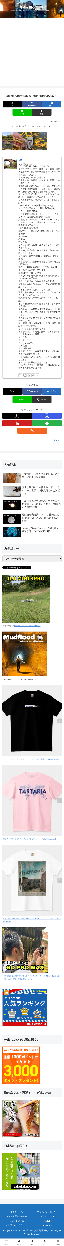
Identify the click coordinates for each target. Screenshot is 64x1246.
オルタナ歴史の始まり (16, 1216)
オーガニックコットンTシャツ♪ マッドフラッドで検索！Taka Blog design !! (31, 759)
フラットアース (16, 1221)
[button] (41, 112)
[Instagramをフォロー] (25, 375)
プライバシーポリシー (47, 1212)
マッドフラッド (47, 1216)
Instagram (47, 1225)
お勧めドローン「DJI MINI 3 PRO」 (27, 626)
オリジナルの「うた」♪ (17, 1225)
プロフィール (16, 1212)
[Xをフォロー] (20, 375)
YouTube (47, 1221)
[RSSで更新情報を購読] (37, 375)
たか (20, 159)
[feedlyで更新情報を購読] (33, 375)
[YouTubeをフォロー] (29, 375)
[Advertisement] (32, 54)
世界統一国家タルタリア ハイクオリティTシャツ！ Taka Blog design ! (29, 839)
